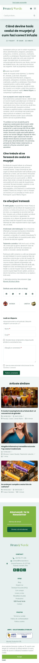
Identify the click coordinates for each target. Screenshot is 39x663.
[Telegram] (19, 293)
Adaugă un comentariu (13, 348)
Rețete (21, 419)
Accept (19, 657)
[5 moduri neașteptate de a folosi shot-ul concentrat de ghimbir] (19, 397)
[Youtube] (21, 570)
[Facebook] (6, 293)
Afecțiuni (6, 454)
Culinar (16, 419)
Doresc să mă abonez (19, 529)
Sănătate (11, 492)
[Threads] (26, 293)
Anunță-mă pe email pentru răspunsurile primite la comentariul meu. (18, 341)
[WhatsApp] (13, 293)
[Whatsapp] (24, 570)
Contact (19, 554)
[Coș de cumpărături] (31, 8)
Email (7, 335)
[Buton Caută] (34, 15)
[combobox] (17, 15)
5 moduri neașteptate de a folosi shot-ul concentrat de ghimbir (18, 412)
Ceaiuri (21, 41)
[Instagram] (17, 570)
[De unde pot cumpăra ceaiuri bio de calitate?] (19, 471)
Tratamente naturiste (27, 454)
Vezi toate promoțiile (19, 2)
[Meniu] (35, 9)
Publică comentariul (11, 373)
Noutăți (5, 419)
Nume (7, 329)
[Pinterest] (32, 293)
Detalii (4, 660)
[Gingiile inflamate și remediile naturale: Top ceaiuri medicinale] (19, 433)
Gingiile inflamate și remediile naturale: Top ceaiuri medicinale (18, 447)
